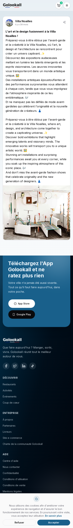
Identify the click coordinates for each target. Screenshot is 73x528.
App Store (24, 303)
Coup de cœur (11, 402)
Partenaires (9, 425)
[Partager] (64, 22)
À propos (8, 419)
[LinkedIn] (23, 366)
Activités (7, 390)
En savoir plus (53, 515)
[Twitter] (15, 366)
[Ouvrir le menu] (66, 5)
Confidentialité (11, 473)
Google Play (23, 314)
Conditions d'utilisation (15, 479)
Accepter (53, 522)
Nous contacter (11, 467)
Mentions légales (12, 491)
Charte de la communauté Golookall (23, 443)
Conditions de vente (14, 485)
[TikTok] (32, 366)
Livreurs (7, 431)
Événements (9, 396)
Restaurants (9, 384)
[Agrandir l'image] (36, 212)
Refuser (19, 522)
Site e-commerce (12, 437)
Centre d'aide (10, 460)
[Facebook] (6, 366)
